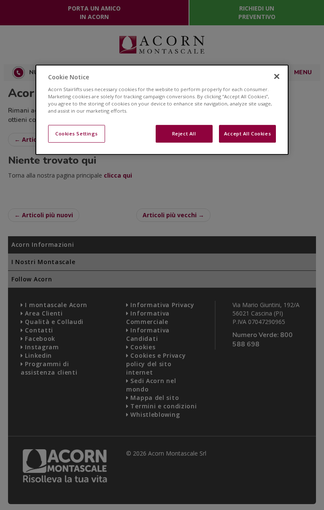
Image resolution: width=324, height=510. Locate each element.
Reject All (184, 133)
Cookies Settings (76, 133)
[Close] (276, 76)
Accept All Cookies (247, 133)
